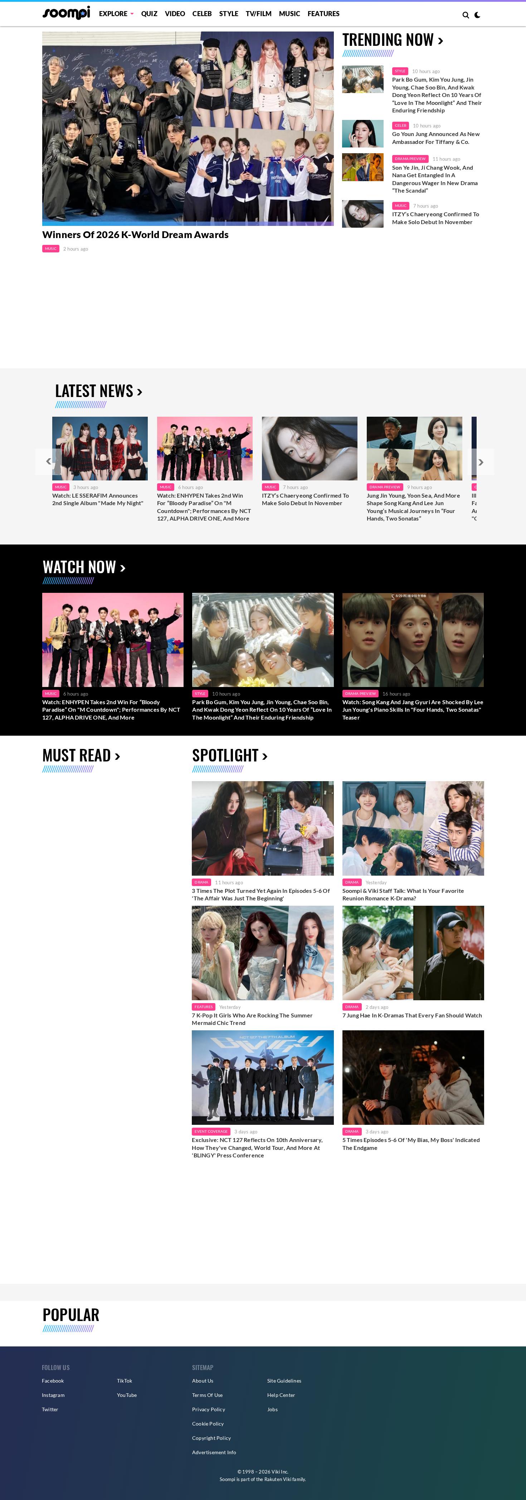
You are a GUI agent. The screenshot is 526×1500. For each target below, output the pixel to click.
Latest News (94, 390)
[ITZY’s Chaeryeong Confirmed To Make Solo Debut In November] (363, 214)
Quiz (149, 14)
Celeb (202, 14)
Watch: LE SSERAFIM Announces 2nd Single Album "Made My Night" (97, 499)
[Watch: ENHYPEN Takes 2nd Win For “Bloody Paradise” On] (205, 448)
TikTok (124, 1381)
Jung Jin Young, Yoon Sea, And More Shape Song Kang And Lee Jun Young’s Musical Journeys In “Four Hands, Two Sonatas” (413, 507)
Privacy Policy (208, 1409)
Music (289, 14)
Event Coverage (211, 1131)
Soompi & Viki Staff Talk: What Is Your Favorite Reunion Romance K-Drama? (403, 894)
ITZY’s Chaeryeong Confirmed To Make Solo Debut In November (435, 218)
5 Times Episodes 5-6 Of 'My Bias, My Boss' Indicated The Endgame (411, 1143)
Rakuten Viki (277, 1479)
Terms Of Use (207, 1395)
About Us (203, 1381)
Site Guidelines (284, 1381)
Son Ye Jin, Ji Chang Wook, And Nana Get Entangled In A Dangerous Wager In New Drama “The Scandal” (435, 179)
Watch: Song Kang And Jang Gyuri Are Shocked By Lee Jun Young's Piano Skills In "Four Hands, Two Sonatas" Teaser (413, 709)
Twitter (50, 1409)
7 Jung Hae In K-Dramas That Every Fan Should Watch (412, 1015)
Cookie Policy (208, 1424)
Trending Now (388, 39)
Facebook (53, 1381)
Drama (201, 882)
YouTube (127, 1395)
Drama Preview (410, 158)
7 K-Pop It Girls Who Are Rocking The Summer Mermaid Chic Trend (252, 1019)
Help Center (281, 1395)
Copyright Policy (211, 1438)
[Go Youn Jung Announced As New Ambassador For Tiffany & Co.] (363, 134)
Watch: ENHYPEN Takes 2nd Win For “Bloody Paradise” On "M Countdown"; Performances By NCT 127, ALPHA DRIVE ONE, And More (204, 507)
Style (228, 14)
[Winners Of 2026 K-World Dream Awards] (188, 129)
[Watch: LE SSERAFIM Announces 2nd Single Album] (100, 448)
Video (175, 14)
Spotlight (225, 754)
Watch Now (79, 566)
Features (324, 14)
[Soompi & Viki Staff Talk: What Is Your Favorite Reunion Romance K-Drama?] (413, 828)
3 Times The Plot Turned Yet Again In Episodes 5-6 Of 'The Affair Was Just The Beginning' (261, 894)
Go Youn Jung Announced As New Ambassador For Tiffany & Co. (436, 137)
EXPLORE (113, 14)
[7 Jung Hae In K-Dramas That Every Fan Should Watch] (413, 953)
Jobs (272, 1409)
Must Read (76, 754)
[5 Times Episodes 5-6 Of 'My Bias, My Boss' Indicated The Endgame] (413, 1077)
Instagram (53, 1395)
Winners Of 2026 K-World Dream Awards (135, 234)
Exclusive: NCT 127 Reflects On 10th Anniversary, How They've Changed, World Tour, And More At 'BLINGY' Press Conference (257, 1147)
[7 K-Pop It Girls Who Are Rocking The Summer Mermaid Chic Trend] (262, 953)
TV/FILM (259, 14)
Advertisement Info (214, 1452)
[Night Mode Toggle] (477, 15)
